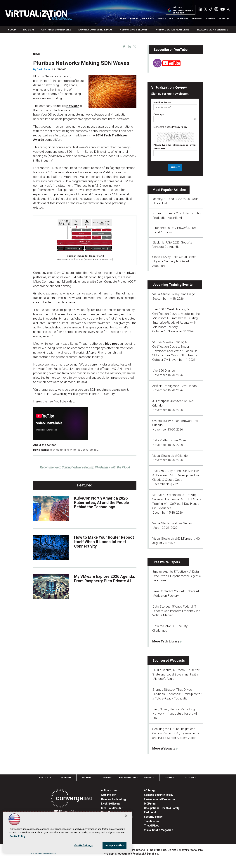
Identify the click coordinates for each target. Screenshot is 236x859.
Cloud (12, 29)
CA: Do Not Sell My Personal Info (183, 849)
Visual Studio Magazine (158, 830)
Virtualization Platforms (172, 29)
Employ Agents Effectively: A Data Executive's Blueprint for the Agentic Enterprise (176, 576)
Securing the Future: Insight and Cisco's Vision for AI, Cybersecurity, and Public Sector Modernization (175, 733)
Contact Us (45, 777)
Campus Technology (113, 799)
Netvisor (72, 106)
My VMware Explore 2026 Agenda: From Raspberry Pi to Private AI (104, 578)
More (222, 19)
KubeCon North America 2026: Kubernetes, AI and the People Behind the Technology (101, 502)
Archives (86, 777)
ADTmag (149, 790)
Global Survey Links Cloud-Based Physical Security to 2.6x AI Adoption (174, 261)
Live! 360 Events (110, 803)
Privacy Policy (179, 127)
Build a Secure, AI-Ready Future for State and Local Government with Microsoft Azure (175, 674)
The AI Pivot (151, 825)
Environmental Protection (160, 799)
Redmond (150, 812)
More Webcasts (163, 748)
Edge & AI (28, 29)
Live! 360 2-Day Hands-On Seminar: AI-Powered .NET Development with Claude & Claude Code (177, 475)
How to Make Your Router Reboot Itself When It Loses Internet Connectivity (104, 541)
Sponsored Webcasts (168, 660)
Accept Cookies (114, 845)
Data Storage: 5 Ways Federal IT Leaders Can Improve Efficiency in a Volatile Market (176, 611)
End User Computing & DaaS (95, 29)
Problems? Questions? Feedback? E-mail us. (131, 853)
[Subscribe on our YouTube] (165, 66)
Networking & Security (134, 29)
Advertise (182, 18)
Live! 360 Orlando (163, 370)
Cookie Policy (17, 836)
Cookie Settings (83, 845)
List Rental (170, 777)
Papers (134, 18)
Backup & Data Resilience (212, 29)
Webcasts (148, 18)
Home (123, 18)
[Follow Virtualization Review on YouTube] (223, 9)
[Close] (126, 816)
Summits (210, 18)
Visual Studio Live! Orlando (170, 455)
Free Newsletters (128, 777)
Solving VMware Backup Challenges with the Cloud (85, 467)
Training (197, 18)
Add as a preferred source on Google (183, 10)
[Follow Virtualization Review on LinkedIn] (200, 10)
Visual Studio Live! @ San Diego (173, 294)
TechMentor (151, 821)
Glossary (190, 777)
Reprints (149, 777)
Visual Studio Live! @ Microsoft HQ (176, 538)
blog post (112, 343)
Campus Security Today (158, 794)
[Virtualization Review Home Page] (39, 15)
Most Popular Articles (169, 190)
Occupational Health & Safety (161, 808)
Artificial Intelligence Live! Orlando (174, 386)
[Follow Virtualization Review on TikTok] (211, 10)
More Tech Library (165, 641)
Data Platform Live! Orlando (170, 440)
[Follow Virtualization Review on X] (205, 9)
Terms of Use (153, 849)
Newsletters (165, 18)
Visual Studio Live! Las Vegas (172, 523)
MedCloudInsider (112, 808)
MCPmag (150, 803)
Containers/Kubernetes (56, 29)
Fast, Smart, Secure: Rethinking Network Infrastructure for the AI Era (174, 713)
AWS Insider (108, 794)
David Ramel (44, 69)
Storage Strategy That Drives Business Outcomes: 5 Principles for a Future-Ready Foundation (176, 694)
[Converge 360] (71, 799)
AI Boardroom (109, 790)
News (36, 54)
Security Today (153, 816)
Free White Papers (166, 562)
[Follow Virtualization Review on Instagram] (216, 10)
